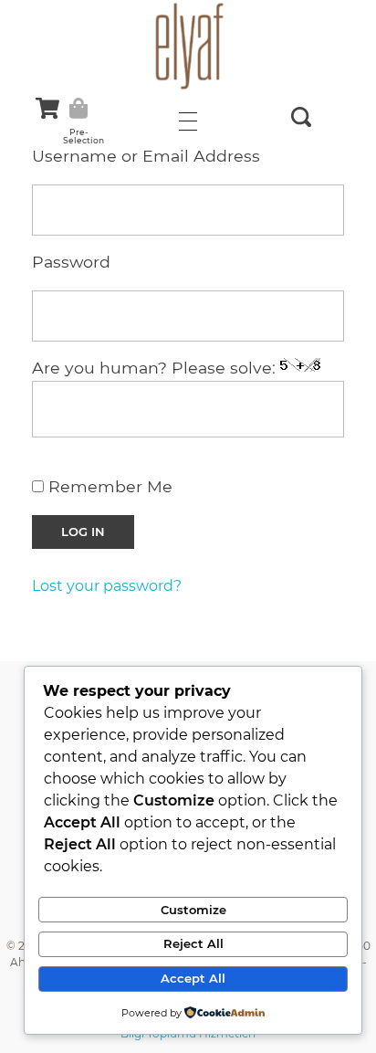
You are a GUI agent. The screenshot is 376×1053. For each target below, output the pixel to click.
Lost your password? (107, 586)
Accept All (193, 978)
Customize (193, 909)
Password (71, 261)
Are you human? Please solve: (156, 367)
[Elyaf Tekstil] (188, 45)
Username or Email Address (146, 155)
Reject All (193, 943)
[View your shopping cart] (47, 108)
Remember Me (108, 486)
